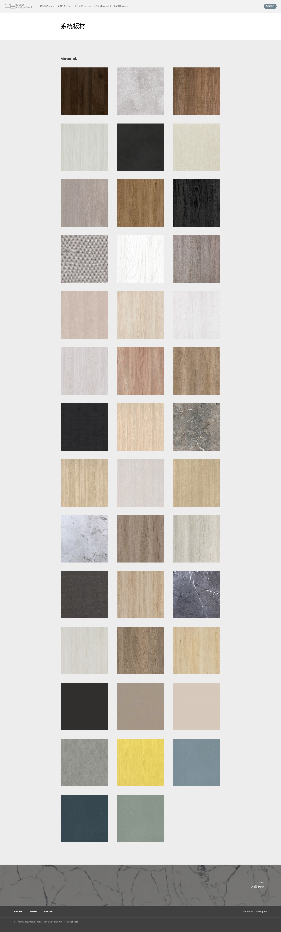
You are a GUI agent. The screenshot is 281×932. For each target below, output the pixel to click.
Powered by (68, 922)
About (33, 911)
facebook (248, 911)
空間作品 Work (65, 6)
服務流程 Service (82, 6)
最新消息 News (121, 6)
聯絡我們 (270, 6)
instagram (261, 911)
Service (18, 911)
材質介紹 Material (102, 6)
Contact (48, 911)
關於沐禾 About (47, 6)
